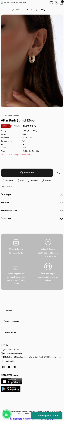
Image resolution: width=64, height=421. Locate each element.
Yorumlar (5, 203)
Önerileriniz (6, 219)
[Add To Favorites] (58, 173)
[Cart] (61, 3)
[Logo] (13, 3)
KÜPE (25, 131)
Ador (25, 134)
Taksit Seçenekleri (9, 211)
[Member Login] (56, 3)
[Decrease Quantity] (4, 163)
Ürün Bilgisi (6, 195)
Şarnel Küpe (33, 131)
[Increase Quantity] (60, 163)
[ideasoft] (15, 418)
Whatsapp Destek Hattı (49, 416)
